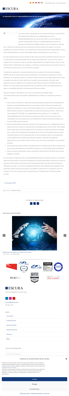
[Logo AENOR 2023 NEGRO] (47, 263)
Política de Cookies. (11, 367)
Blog (8, 339)
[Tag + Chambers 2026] (24, 262)
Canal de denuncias (50, 3)
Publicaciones (11, 320)
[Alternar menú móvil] (65, 10)
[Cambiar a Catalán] (33, 2)
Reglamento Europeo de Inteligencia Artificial (17, 252)
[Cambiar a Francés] (39, 2)
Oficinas (9, 334)
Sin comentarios (15, 254)
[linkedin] (6, 298)
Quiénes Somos (11, 330)
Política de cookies (25, 393)
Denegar (34, 384)
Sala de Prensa (11, 325)
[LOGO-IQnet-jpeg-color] (58, 263)
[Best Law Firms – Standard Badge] (34, 273)
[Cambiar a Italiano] (41, 2)
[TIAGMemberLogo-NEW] (36, 265)
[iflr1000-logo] (15, 277)
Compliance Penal (16, 190)
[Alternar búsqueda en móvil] (62, 10)
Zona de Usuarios (61, 3)
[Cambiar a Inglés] (36, 2)
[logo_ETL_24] (11, 264)
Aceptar (34, 379)
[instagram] (10, 298)
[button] (66, 359)
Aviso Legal (46, 393)
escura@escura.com (12, 302)
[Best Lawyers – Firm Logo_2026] (53, 276)
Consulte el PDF (10, 183)
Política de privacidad (36, 393)
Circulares (9, 316)
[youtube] (14, 298)
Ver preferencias (34, 389)
